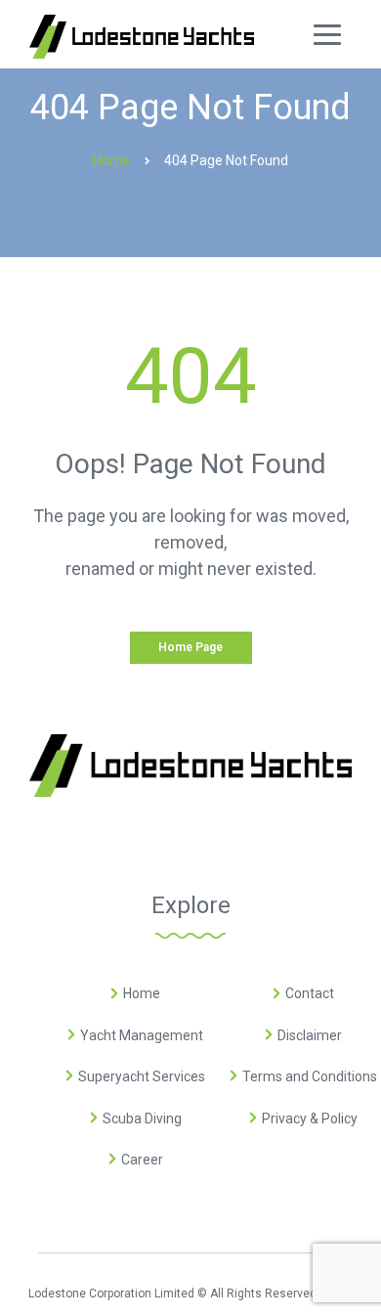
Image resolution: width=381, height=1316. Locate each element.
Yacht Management (141, 1035)
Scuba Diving (142, 1118)
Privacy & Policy (310, 1118)
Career (142, 1159)
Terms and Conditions (309, 1076)
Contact (309, 993)
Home (141, 993)
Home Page (190, 647)
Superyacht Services (141, 1076)
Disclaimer (309, 1035)
